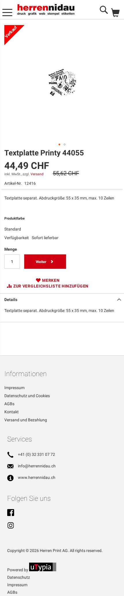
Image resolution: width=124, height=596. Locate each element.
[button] (59, 144)
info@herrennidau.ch (37, 466)
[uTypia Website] (42, 570)
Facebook (10, 513)
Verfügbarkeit (16, 237)
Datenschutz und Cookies (27, 395)
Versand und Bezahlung (25, 420)
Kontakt (11, 412)
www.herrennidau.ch (36, 477)
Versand (37, 174)
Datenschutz (18, 577)
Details (10, 299)
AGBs (9, 403)
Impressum (14, 387)
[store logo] (45, 9)
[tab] (62, 299)
